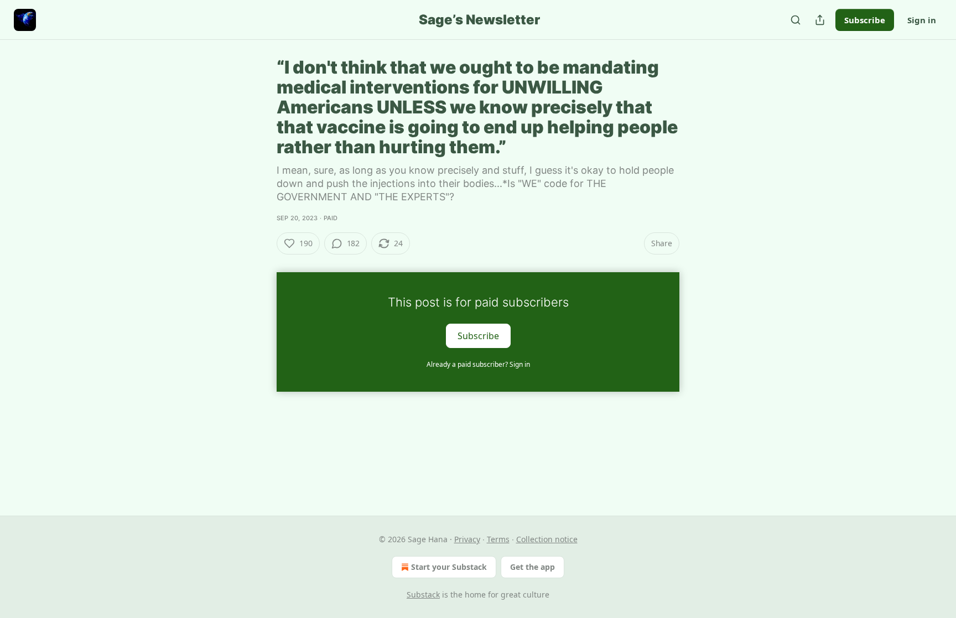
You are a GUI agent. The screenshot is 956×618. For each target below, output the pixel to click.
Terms (498, 539)
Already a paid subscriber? (478, 364)
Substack (423, 594)
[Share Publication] (820, 20)
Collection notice (547, 539)
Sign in (921, 19)
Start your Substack (449, 567)
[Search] (795, 20)
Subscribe (864, 19)
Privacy (467, 539)
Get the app (532, 567)
